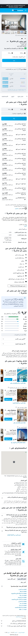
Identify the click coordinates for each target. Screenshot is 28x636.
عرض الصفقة (8, 379)
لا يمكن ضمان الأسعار (20, 616)
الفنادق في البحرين (22, 601)
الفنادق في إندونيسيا (22, 597)
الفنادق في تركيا (23, 595)
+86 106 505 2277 (21, 46)
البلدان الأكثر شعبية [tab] (22, 579)
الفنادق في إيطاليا (22, 609)
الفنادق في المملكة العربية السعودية (18, 593)
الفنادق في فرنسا (22, 605)
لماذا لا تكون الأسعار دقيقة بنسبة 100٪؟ (16, 626)
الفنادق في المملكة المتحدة (20, 607)
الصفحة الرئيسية (21, 632)
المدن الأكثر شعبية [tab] (11, 579)
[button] (1, 6)
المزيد (25, 226)
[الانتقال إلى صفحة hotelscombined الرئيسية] (17, 10)
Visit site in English (13, 7)
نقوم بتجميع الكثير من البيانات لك (18, 623)
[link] (18, 383)
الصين (16, 632)
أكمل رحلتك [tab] (23, 582)
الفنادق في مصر (23, 603)
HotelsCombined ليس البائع (19, 621)
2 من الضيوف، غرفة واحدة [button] (19, 57)
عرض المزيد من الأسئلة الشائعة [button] (14, 535)
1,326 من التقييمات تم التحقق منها (12, 48)
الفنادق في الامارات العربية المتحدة (19, 599)
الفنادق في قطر (23, 591)
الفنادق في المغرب (22, 589)
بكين (8, 632)
